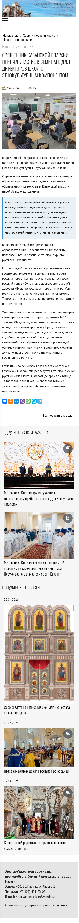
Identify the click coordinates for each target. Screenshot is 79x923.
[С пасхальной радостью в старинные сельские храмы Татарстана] (39, 812)
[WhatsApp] (28, 401)
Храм (26, 35)
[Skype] (34, 401)
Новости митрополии (17, 40)
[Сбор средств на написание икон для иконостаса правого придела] (39, 654)
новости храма (44, 35)
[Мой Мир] (16, 401)
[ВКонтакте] (4, 401)
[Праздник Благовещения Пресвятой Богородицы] (39, 747)
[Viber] (22, 401)
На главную (10, 35)
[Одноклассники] (10, 401)
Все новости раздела (57, 415)
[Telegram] (39, 401)
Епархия (59, 905)
